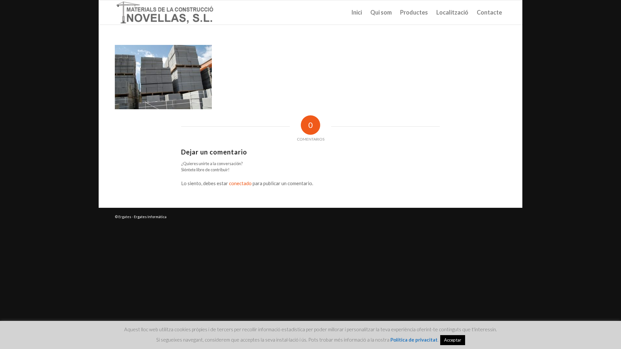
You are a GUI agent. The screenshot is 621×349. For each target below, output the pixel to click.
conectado (240, 183)
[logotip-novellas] (165, 12)
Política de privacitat (414, 340)
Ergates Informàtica (150, 217)
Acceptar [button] (452, 340)
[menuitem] (356, 12)
